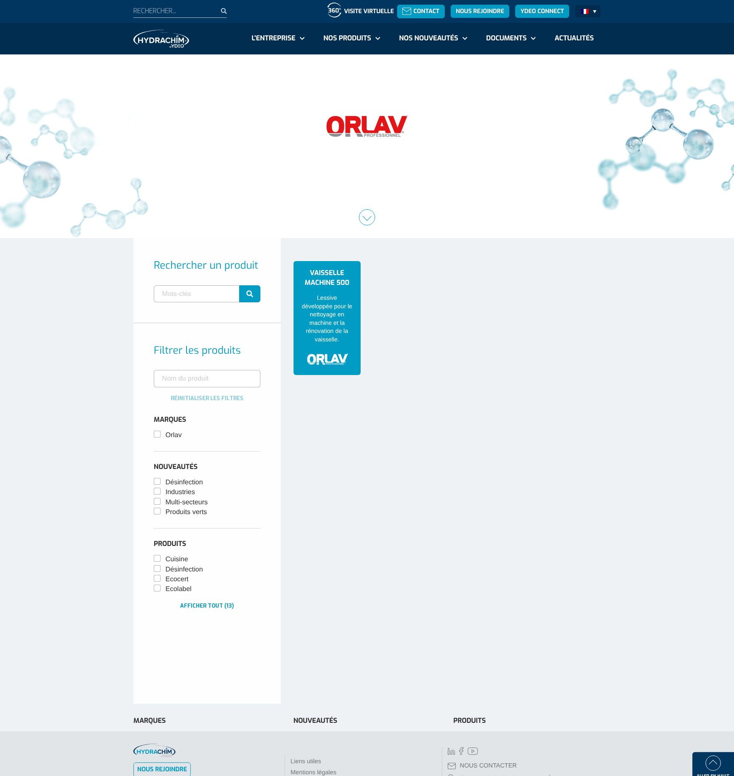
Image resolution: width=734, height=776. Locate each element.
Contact (426, 11)
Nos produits (347, 38)
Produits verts (186, 512)
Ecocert (177, 579)
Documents (506, 38)
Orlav (174, 435)
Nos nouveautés (428, 38)
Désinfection (184, 482)
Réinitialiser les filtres (207, 398)
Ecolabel (179, 589)
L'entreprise (273, 38)
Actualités (574, 38)
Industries (180, 492)
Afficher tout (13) (207, 605)
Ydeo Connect (542, 11)
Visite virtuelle (369, 11)
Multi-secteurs (187, 502)
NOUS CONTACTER (488, 765)
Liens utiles (306, 761)
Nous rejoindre (480, 11)
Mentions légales (313, 772)
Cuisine (177, 559)
